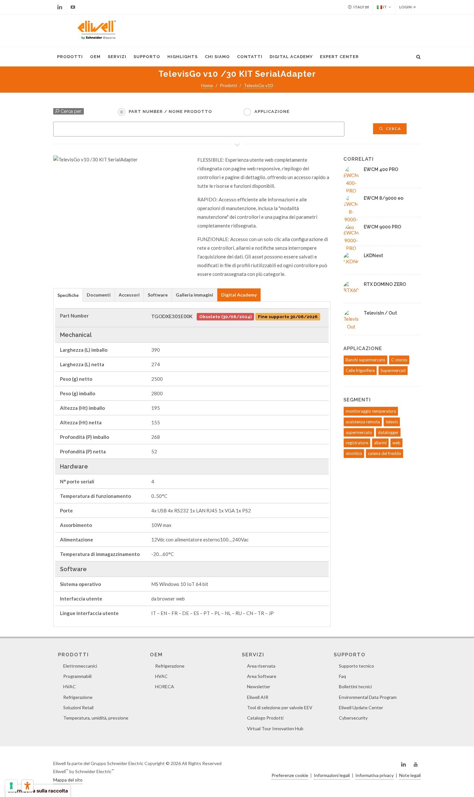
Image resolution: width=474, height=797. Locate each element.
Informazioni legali (332, 775)
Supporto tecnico (356, 666)
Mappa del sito (68, 779)
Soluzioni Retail (78, 707)
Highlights (182, 56)
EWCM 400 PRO (381, 169)
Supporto (146, 56)
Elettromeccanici (80, 666)
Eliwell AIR (257, 697)
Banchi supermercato (365, 359)
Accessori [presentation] (129, 295)
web (396, 442)
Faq (342, 676)
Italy (359, 7)
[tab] (68, 294)
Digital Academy (291, 56)
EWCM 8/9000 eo (383, 198)
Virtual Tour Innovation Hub (275, 728)
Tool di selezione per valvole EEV (279, 707)
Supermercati (393, 370)
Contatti (249, 56)
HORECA (164, 686)
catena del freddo (384, 453)
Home (207, 85)
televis (392, 421)
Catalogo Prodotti (265, 718)
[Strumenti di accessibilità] (27, 786)
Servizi (117, 56)
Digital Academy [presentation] (239, 295)
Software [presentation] (158, 295)
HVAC (69, 686)
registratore (357, 442)
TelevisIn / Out (380, 313)
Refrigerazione (78, 697)
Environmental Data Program (368, 697)
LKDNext (373, 255)
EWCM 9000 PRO (382, 226)
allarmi (380, 442)
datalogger (388, 432)
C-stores (399, 359)
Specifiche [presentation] (68, 295)
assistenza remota (363, 421)
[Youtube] (72, 7)
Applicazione (272, 111)
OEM (95, 56)
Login (405, 7)
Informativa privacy (374, 775)
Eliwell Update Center (361, 707)
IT (384, 7)
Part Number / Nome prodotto (170, 111)
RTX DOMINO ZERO (385, 284)
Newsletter (258, 686)
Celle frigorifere (360, 370)
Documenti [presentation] (99, 295)
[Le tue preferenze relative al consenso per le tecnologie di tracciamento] (11, 786)
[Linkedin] (59, 7)
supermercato (359, 432)
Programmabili (77, 676)
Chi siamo (217, 56)
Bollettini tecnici (355, 686)
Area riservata (261, 666)
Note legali (410, 775)
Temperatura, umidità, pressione (95, 718)
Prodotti (70, 56)
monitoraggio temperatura (371, 411)
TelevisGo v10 (258, 85)
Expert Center (339, 56)
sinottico (354, 453)
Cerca (393, 128)
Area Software (261, 676)
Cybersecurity (353, 718)
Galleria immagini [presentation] (194, 295)
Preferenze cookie (290, 775)
